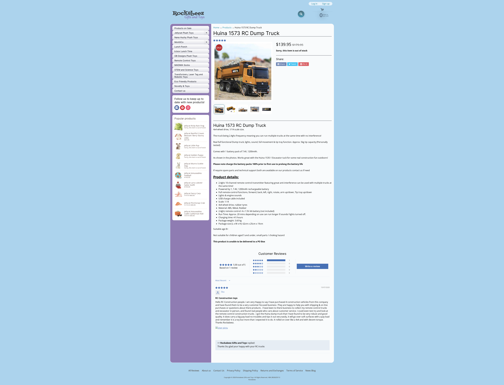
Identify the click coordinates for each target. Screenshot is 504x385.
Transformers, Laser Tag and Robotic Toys (188, 75)
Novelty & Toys (182, 86)
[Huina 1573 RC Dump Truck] (219, 109)
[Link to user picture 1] (221, 332)
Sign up (326, 4)
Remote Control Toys (185, 60)
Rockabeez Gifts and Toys (245, 377)
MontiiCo (191, 42)
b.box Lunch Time (183, 51)
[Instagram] (188, 107)
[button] (219, 40)
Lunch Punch (180, 46)
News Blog (310, 370)
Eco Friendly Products (185, 81)
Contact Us (218, 370)
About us (206, 370)
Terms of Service (294, 370)
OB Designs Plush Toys (185, 56)
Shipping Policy (250, 370)
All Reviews (193, 370)
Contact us (179, 90)
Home (216, 27)
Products (227, 27)
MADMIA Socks (182, 65)
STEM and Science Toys (186, 69)
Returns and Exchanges (272, 370)
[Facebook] (176, 107)
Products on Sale (182, 28)
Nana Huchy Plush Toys (186, 37)
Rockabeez (252, 380)
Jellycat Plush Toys (191, 33)
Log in (314, 4)
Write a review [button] (312, 266)
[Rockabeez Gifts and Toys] (189, 14)
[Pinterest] (182, 107)
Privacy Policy (233, 370)
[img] (221, 287)
